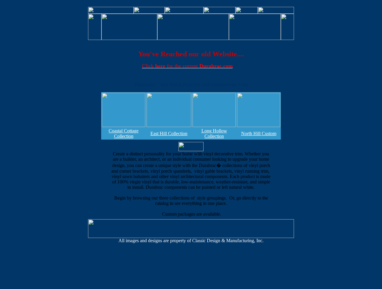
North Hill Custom (258, 133)
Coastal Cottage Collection (123, 133)
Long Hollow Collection (214, 133)
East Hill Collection (168, 133)
